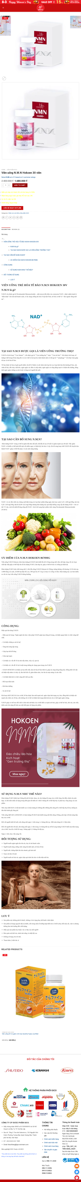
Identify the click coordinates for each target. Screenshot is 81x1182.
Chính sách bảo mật (51, 1143)
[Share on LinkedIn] (21, 217)
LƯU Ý (12, 280)
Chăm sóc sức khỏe (14, 213)
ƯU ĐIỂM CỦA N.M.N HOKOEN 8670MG (24, 260)
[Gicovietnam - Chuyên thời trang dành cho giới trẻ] (40, 8)
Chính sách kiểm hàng (51, 1139)
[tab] (5, 229)
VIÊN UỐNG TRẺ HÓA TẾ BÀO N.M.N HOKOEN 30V (21, 242)
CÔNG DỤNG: (8, 265)
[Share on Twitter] (10, 217)
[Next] (9, 77)
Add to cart (19, 185)
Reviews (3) (16, 229)
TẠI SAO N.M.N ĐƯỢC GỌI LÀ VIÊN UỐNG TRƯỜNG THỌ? (30, 250)
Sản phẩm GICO (12, 169)
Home (3, 169)
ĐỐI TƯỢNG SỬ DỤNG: (11, 275)
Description (5, 229)
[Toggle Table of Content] (2, 239)
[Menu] (3, 8)
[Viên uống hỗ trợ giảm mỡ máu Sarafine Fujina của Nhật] (40, 992)
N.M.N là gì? (14, 247)
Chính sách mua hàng (51, 1146)
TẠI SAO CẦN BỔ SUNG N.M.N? (14, 255)
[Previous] (2, 161)
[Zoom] (4, 78)
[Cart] (53, 8)
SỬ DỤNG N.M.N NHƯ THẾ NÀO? (21, 270)
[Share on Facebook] (6, 217)
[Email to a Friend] (14, 217)
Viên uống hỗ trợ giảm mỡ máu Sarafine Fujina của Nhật (20, 1034)
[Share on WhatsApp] (3, 217)
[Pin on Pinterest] (17, 217)
